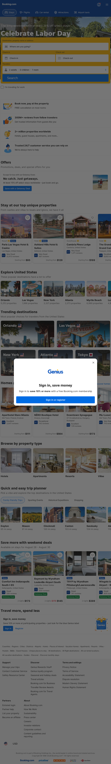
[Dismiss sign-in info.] (93, 362)
